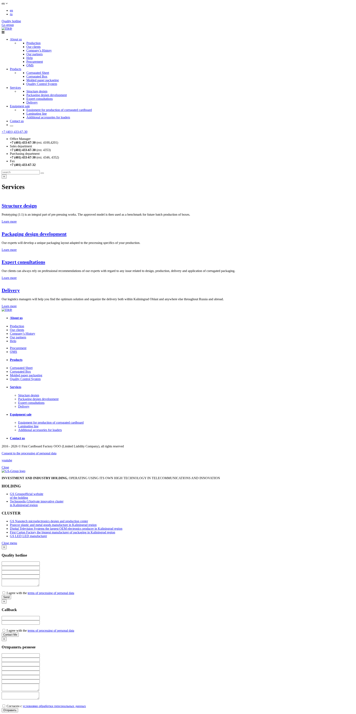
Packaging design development (46, 95)
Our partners (34, 54)
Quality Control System (41, 84)
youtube (7, 460)
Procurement (34, 61)
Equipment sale (20, 106)
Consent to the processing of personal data (29, 453)
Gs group (8, 25)
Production (33, 43)
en (11, 10)
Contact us (17, 121)
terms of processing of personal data (51, 593)
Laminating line (36, 113)
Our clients (33, 46)
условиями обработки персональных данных (54, 706)
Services (15, 87)
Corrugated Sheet (37, 72)
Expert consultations (39, 98)
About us (16, 39)
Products (15, 69)
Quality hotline (11, 21)
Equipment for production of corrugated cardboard (59, 110)
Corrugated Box (36, 76)
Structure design (36, 91)
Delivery (32, 102)
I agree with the (40, 593)
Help (29, 58)
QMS (30, 65)
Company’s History (39, 50)
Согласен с (46, 706)
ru (11, 14)
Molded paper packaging (42, 80)
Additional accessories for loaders (48, 117)
